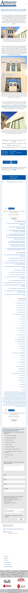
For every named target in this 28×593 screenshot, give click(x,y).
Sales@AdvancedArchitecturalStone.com (15, 529)
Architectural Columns (21, 303)
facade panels (7, 399)
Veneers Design (5, 152)
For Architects (5, 154)
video (21, 406)
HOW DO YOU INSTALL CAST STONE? (18, 274)
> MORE (14, 169)
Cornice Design (16, 397)
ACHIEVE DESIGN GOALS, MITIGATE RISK (17, 260)
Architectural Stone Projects (20, 314)
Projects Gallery (20, 572)
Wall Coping (23, 384)
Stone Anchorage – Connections (19, 373)
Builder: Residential (4, 574)
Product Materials (11, 572)
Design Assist (22, 337)
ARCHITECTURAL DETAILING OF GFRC (17, 288)
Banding (23, 316)
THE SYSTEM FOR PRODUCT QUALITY (17, 272)
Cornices (23, 332)
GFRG (24, 350)
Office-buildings (22, 362)
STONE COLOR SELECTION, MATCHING (17, 258)
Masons (23, 357)
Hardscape (19, 402)
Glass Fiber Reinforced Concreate (11, 402)
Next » (14, 162)
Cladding (23, 323)
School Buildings (22, 371)
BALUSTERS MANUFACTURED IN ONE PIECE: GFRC (15, 282)
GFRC (11, 399)
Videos (24, 382)
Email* (5, 479)
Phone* (5, 484)
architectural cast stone (18, 105)
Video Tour (11, 154)
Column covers (23, 395)
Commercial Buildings (21, 328)
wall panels (24, 406)
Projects (6, 560)
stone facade (8, 405)
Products (6, 558)
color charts (18, 395)
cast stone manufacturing (11, 395)
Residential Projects (21, 366)
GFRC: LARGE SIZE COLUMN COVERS (17, 280)
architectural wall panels (22, 393)
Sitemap (18, 592)
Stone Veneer (17, 405)
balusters (6, 394)
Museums (23, 359)
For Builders (23, 348)
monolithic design (15, 403)
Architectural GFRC (21, 307)
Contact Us (9, 576)
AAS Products (5, 151)
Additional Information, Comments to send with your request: (13, 463)
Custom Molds (6, 398)
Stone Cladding (12, 151)
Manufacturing (9, 403)
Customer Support (22, 334)
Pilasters (23, 364)
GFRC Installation (8, 401)
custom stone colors (12, 398)
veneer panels (17, 406)
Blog (3, 576)
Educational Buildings (21, 339)
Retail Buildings (22, 368)
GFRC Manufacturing (14, 401)
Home (2, 571)
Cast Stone (23, 321)
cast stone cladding (18, 394)
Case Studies (19, 152)
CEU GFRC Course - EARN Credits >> (14, 177)
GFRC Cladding (15, 399)
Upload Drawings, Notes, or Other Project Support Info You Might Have (13, 497)
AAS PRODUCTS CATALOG (20, 270)
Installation (23, 355)
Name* (5, 475)
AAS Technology (22, 300)
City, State (6, 488)
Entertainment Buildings (21, 341)
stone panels (13, 405)
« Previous (6, 162)
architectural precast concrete (8, 106)
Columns (12, 152)
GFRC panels (21, 401)
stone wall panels (23, 405)
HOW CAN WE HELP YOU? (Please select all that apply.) (14, 433)
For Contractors (7, 564)
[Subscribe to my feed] (5, 208)
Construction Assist (21, 330)
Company (6, 556)
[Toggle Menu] (26, 3)
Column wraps (5, 397)
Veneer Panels (22, 380)
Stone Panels (22, 375)
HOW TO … (8, 571)
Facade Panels (22, 343)
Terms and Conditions (18, 576)
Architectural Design (21, 305)
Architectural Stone (21, 312)
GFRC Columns (20, 399)
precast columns (21, 403)
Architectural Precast (21, 309)
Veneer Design (22, 377)
